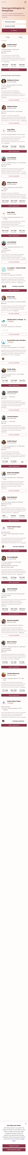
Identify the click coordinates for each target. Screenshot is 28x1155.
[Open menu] (25, 2)
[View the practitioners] (14, 330)
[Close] (26, 1124)
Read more (6, 61)
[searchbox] (14, 22)
